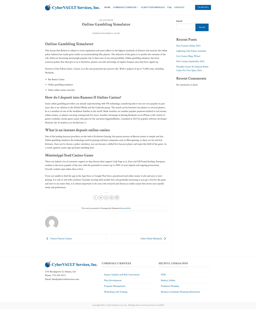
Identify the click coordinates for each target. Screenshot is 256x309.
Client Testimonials (153, 7)
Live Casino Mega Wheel (188, 56)
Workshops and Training (115, 291)
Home (107, 7)
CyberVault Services (124, 7)
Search (179, 21)
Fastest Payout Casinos (61, 238)
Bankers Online (168, 280)
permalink (127, 208)
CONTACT (179, 7)
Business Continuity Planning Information (180, 291)
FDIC (163, 274)
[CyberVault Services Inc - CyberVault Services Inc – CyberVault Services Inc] (72, 7)
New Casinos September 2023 (190, 61)
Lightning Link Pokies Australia (191, 51)
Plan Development (112, 280)
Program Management (114, 286)
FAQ (169, 7)
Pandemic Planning (170, 286)
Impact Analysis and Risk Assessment (121, 274)
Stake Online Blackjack (152, 238)
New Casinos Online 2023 (188, 45)
